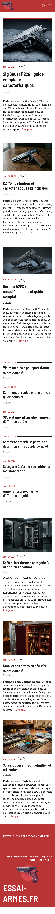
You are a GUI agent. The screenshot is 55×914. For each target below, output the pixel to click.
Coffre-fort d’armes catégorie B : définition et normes (26, 564)
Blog (21, 66)
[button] (43, 6)
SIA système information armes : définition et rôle (26, 419)
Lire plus (27, 129)
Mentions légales (19, 856)
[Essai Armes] (7, 6)
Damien (7, 378)
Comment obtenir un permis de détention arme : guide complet (25, 444)
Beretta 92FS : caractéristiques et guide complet (23, 291)
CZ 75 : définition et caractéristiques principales (25, 186)
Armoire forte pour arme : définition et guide (21, 493)
